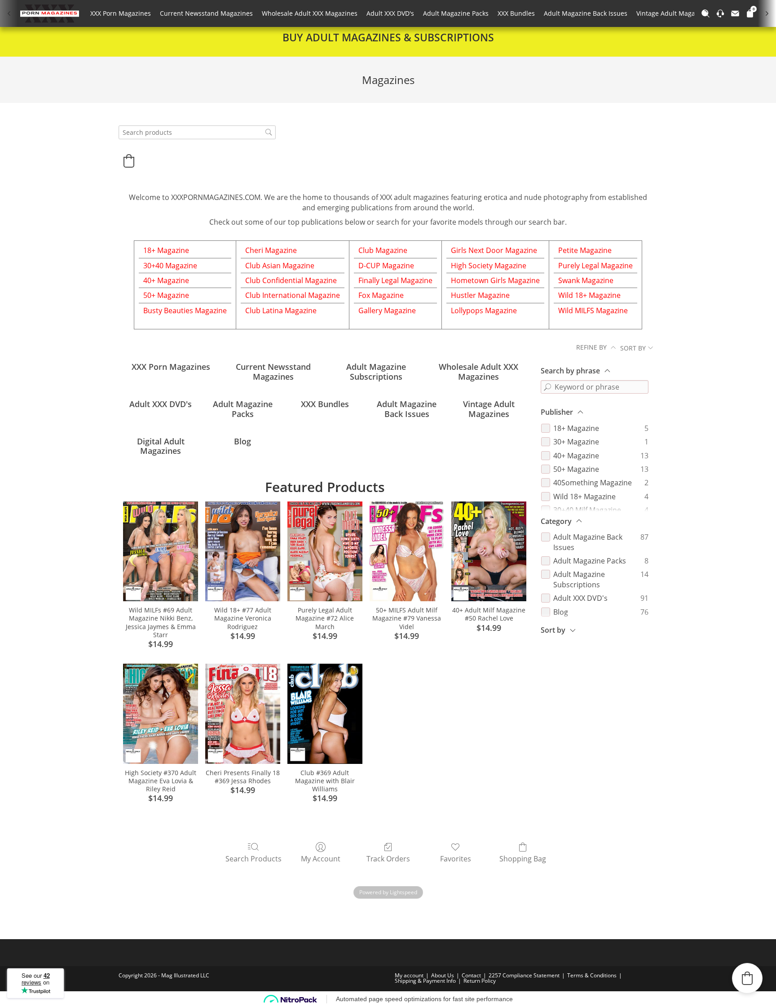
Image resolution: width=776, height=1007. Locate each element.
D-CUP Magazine (386, 266)
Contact (471, 975)
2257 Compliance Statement (524, 975)
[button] (129, 161)
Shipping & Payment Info (425, 981)
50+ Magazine (166, 295)
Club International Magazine (292, 295)
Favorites (455, 858)
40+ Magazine (166, 280)
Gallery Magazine (387, 310)
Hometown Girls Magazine (495, 280)
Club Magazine (382, 250)
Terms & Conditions (592, 975)
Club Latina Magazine (281, 310)
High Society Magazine (488, 266)
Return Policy (479, 981)
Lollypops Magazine (484, 310)
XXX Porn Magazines (120, 13)
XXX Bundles (516, 13)
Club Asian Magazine (279, 266)
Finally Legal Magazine (395, 280)
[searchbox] (197, 132)
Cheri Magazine (271, 250)
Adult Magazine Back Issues (585, 13)
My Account (320, 858)
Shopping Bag (522, 858)
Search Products (253, 858)
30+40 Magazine (170, 266)
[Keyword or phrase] (547, 387)
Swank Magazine (585, 280)
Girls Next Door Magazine (494, 250)
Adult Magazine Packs (456, 13)
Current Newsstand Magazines (206, 13)
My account (409, 975)
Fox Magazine (381, 295)
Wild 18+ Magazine (589, 295)
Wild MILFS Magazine (593, 310)
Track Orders (388, 858)
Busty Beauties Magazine (185, 310)
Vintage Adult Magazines (673, 13)
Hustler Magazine (480, 295)
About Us (442, 975)
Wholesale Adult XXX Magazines (309, 13)
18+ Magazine (166, 250)
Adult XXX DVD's (390, 13)
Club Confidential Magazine (291, 280)
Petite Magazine (585, 250)
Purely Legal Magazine (595, 266)
